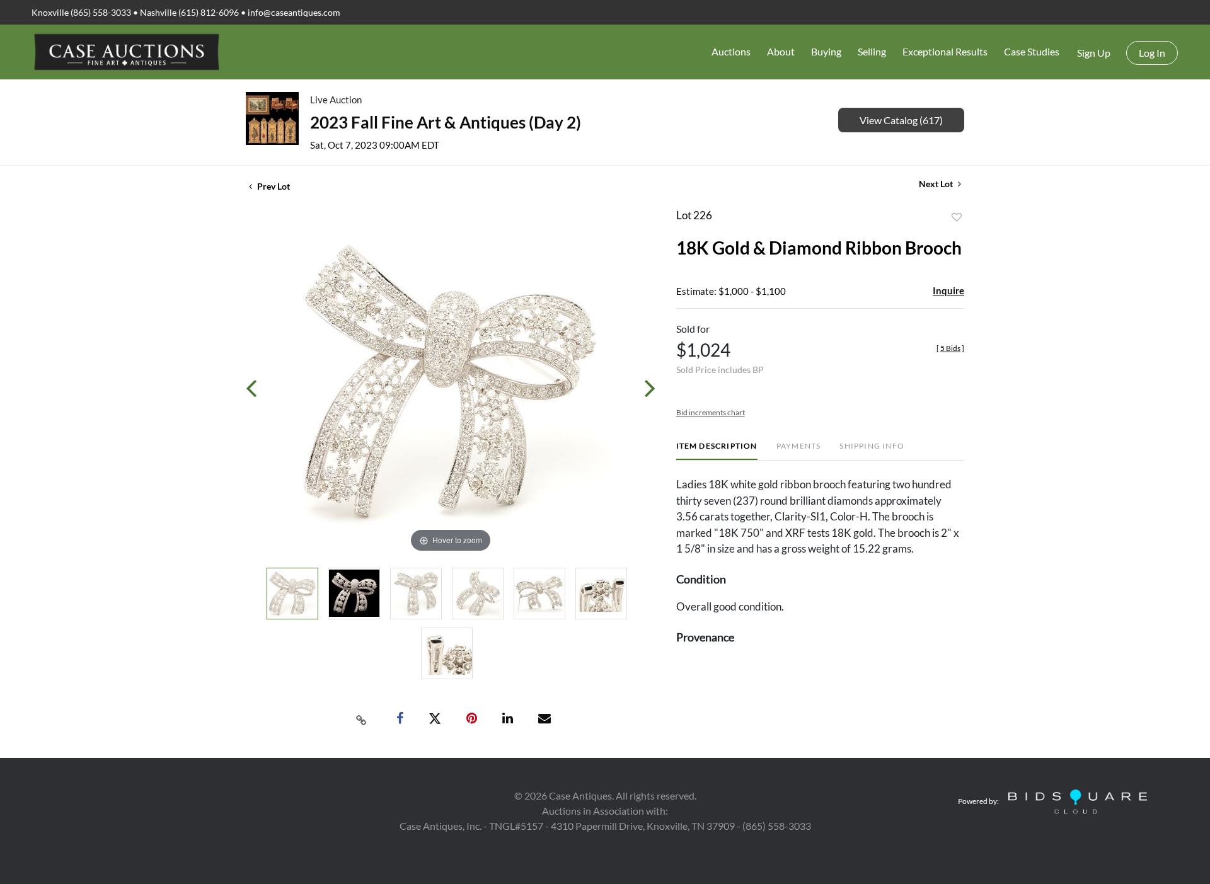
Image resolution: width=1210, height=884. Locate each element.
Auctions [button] (731, 51)
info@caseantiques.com (294, 12)
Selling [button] (872, 51)
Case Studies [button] (1031, 51)
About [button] (781, 51)
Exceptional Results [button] (945, 51)
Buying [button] (826, 51)
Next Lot (937, 183)
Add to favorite (956, 217)
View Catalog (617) (901, 120)
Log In (1152, 53)
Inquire (948, 290)
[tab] (717, 451)
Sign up (1093, 53)
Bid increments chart (710, 412)
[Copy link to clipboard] (361, 718)
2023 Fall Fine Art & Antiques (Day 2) (445, 122)
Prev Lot (272, 186)
